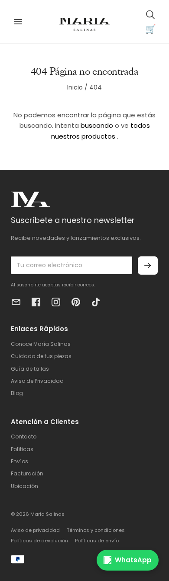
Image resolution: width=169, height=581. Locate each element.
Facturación (27, 473)
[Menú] (18, 22)
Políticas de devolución (39, 540)
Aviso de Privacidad (37, 381)
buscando (97, 125)
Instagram (56, 302)
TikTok (96, 302)
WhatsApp (133, 559)
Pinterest (76, 302)
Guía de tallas (30, 368)
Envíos (19, 461)
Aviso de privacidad (35, 530)
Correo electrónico (16, 302)
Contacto (23, 436)
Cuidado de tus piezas (41, 356)
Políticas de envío (97, 540)
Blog (17, 393)
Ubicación (24, 486)
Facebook (36, 302)
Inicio (75, 87)
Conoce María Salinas (41, 344)
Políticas (22, 449)
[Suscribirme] (147, 265)
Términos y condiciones (96, 530)
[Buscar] (150, 14)
